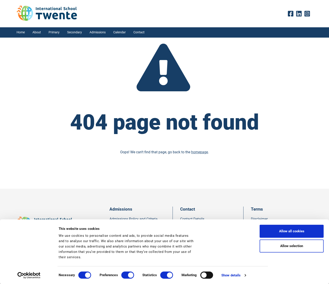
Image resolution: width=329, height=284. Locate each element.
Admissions (98, 32)
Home (21, 32)
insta (308, 14)
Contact (139, 32)
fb (292, 14)
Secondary (74, 32)
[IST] (47, 19)
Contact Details (192, 219)
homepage (199, 152)
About (36, 32)
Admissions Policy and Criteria (133, 219)
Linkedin (300, 14)
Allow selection (291, 246)
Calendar (119, 32)
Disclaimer (259, 219)
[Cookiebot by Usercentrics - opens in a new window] (29, 275)
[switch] (127, 275)
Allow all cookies (291, 231)
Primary (54, 32)
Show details (231, 275)
